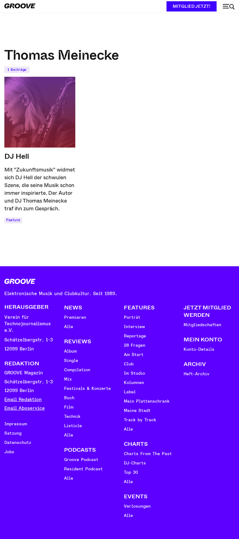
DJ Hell (16, 156)
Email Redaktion (23, 400)
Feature (13, 220)
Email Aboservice (24, 408)
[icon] (229, 7)
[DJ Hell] (39, 112)
